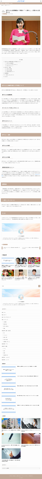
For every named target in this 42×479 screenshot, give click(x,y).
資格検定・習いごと (7, 341)
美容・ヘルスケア (6, 357)
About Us (30, 475)
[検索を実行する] (39, 286)
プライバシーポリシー (25, 475)
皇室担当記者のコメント (11, 71)
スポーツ (4, 314)
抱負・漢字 (5, 337)
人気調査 (5, 321)
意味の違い (5, 324)
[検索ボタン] (41, 1)
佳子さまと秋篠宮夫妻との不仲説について (13, 61)
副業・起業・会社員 (6, 330)
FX (4, 332)
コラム (4, 312)
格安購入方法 (6, 355)
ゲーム (5, 348)
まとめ (6, 76)
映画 (4, 352)
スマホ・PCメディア (7, 317)
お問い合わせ (19, 475)
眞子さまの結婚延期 (10, 63)
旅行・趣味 (5, 346)
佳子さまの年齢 (9, 70)
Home (11, 475)
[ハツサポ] (21, 1)
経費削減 (6, 73)
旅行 (4, 350)
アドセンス (5, 335)
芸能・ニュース (5, 13)
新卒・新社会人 (6, 326)
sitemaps (14, 475)
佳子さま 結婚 (8, 67)
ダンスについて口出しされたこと (12, 64)
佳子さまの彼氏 (9, 68)
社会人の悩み (6, 339)
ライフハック (5, 319)
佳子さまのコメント (10, 65)
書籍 (4, 328)
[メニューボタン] (1, 1)
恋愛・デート (5, 343)
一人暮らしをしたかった (9, 74)
